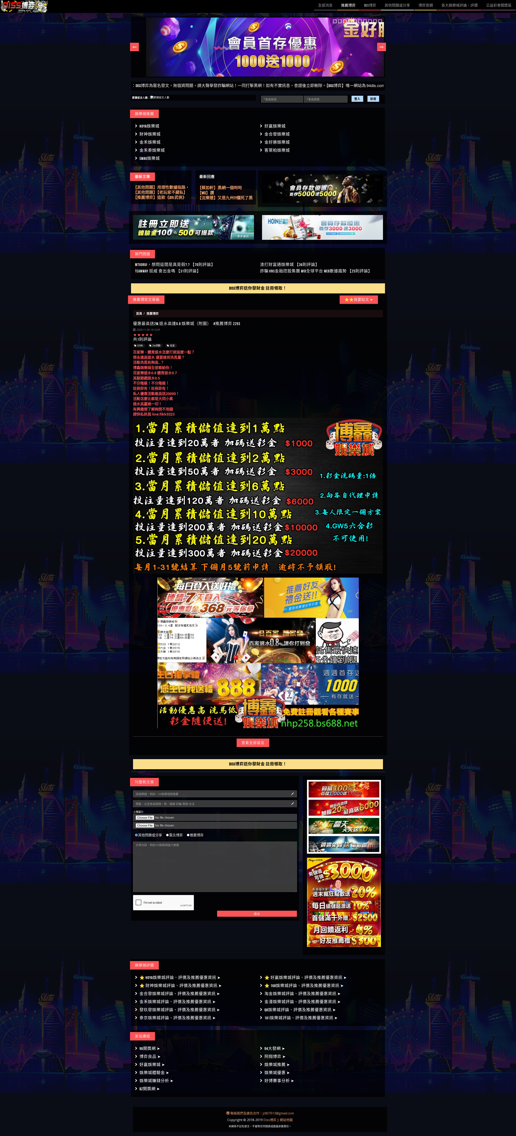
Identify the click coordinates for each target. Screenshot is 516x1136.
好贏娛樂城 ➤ (152, 1064)
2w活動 (156, 345)
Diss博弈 (269, 1120)
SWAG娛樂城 (149, 158)
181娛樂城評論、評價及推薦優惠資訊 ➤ (301, 1018)
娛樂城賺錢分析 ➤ (156, 1081)
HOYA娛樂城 (149, 126)
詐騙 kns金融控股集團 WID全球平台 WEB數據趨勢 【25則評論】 (316, 271)
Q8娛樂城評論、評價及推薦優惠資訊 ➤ (300, 1010)
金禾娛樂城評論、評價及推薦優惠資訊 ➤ (177, 1002)
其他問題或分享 (150, 835)
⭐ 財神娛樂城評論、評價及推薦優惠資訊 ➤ (180, 985)
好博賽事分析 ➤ (279, 1081)
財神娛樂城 (150, 134)
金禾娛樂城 (150, 142)
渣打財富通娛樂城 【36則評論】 (289, 264)
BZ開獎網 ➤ (149, 1089)
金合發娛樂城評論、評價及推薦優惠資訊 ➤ (179, 994)
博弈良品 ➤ (150, 1056)
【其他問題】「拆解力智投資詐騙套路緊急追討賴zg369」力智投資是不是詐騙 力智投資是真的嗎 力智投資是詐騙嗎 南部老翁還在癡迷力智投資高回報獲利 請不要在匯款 (161, 197)
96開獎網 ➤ (149, 1048)
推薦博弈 (197, 835)
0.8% (140, 345)
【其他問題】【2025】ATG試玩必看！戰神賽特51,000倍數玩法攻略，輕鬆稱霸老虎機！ (159, 192)
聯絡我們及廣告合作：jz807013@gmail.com (262, 1113)
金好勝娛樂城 (277, 142)
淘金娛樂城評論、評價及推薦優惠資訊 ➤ (302, 994)
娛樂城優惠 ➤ (277, 1073)
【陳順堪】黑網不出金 (218, 198)
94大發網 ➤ (274, 1048)
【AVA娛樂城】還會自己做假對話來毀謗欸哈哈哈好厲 (224, 193)
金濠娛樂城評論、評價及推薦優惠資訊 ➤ (302, 1002)
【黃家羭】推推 (212, 188)
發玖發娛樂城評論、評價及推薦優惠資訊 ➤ (179, 1010)
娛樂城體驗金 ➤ (154, 1073)
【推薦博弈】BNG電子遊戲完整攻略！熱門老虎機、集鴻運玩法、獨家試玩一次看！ (159, 187)
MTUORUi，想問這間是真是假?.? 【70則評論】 (175, 264)
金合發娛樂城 (277, 134)
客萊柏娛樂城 (277, 150)
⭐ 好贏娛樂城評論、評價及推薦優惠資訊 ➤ (305, 977)
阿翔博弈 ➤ (275, 1056)
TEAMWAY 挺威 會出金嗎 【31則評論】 (168, 271)
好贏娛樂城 (275, 126)
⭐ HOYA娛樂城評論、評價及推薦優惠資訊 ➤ (180, 977)
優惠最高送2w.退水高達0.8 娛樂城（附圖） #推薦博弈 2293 (186, 323)
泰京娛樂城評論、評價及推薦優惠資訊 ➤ (177, 1018)
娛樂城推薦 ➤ (277, 1064)
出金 (172, 345)
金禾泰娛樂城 (152, 150)
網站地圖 (286, 1120)
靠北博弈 (176, 835)
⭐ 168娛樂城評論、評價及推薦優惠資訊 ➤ (304, 985)
